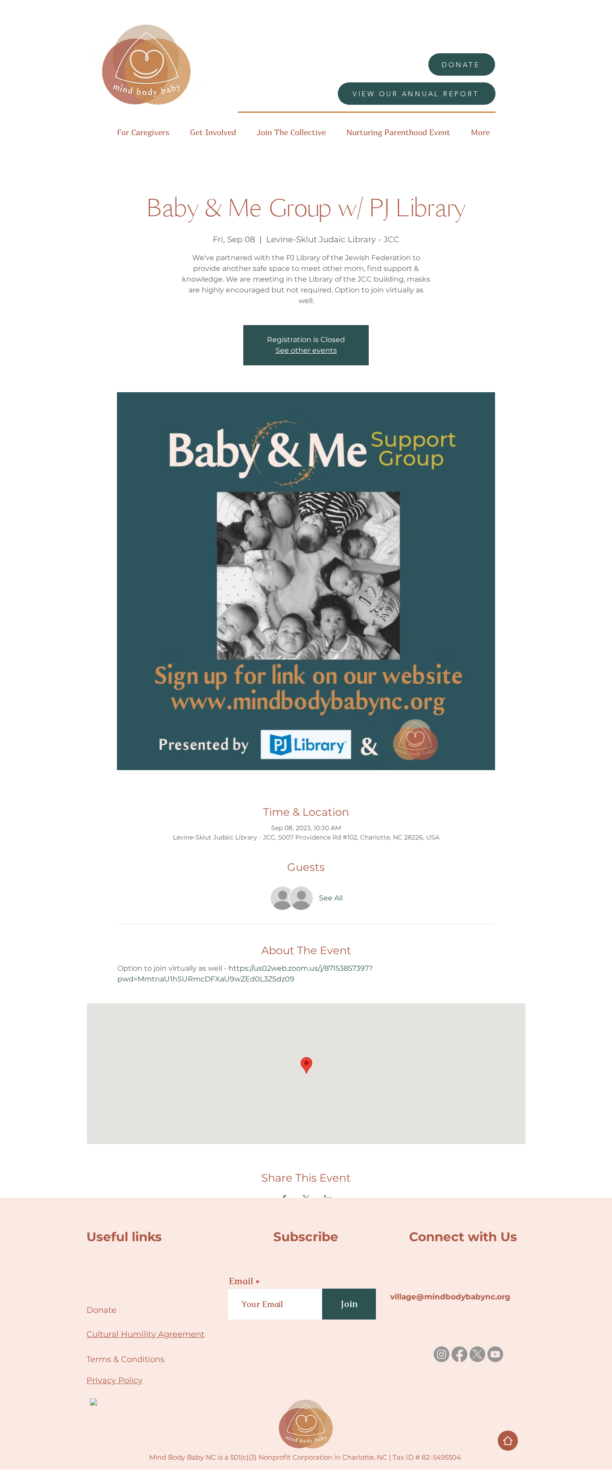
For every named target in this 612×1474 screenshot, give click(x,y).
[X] (477, 1354)
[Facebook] (459, 1354)
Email (241, 1281)
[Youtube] (495, 1354)
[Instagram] (441, 1354)
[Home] (508, 1441)
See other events (306, 350)
